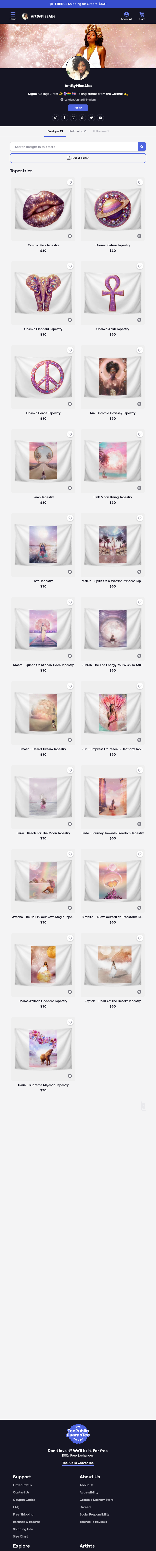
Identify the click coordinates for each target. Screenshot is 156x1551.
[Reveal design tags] (70, 236)
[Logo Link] (25, 16)
